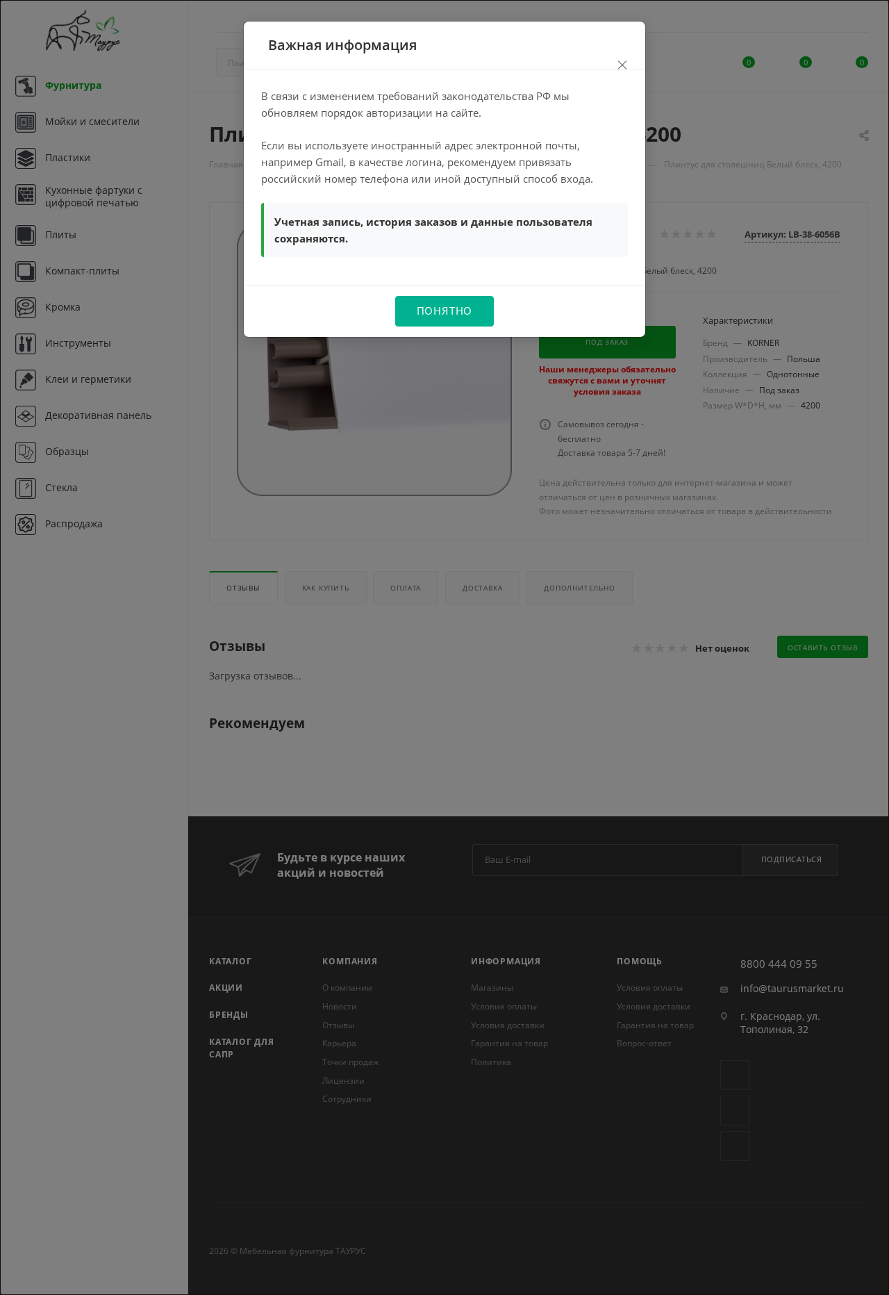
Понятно (445, 310)
